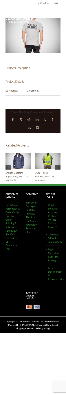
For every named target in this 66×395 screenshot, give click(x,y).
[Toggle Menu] (57, 14)
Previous (45, 3)
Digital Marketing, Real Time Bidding (53, 254)
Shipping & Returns (25, 327)
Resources (31, 227)
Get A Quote (12, 204)
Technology (32, 224)
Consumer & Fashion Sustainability (53, 238)
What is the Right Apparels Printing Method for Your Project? (53, 215)
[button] (8, 167)
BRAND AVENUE (28, 324)
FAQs (8, 248)
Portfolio (30, 209)
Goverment (33, 90)
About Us (30, 216)
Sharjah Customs (14, 172)
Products (30, 213)
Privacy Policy (42, 327)
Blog (28, 231)
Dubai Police (41, 172)
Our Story (31, 220)
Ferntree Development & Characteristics (53, 273)
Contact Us (11, 244)
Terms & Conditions (47, 324)
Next (55, 3)
